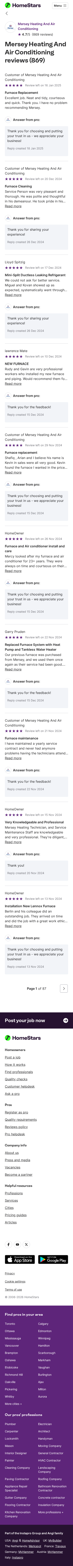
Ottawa (10, 1331)
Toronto (10, 1323)
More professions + (50, 1512)
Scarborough (46, 1353)
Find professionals (19, 1072)
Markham (44, 1360)
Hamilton (44, 1345)
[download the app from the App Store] (20, 1259)
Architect (44, 1431)
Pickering (11, 1389)
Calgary (43, 1323)
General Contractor (50, 1453)
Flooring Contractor (17, 1505)
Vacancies (12, 1167)
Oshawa (10, 1360)
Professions (14, 1193)
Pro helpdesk (15, 1134)
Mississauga (13, 1338)
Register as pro (16, 1112)
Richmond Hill (14, 1374)
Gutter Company (16, 1497)
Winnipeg (44, 1338)
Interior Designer (16, 1453)
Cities (9, 1208)
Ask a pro (12, 1094)
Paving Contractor (17, 1479)
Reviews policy (16, 1127)
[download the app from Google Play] (53, 1259)
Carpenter (11, 1431)
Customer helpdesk (20, 1086)
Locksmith (11, 1438)
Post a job (12, 1057)
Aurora (42, 1396)
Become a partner (18, 1175)
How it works (15, 1065)
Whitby (9, 1396)
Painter (9, 1460)
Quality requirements (21, 1120)
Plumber (10, 1424)
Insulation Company (51, 1505)
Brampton (11, 1353)
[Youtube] (17, 1244)
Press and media (17, 1160)
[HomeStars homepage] (26, 5)
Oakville (10, 1382)
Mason (9, 1446)
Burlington (45, 1374)
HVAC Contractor (49, 1460)
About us (12, 1153)
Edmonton (45, 1331)
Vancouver (12, 1345)
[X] (26, 1244)
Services (11, 1200)
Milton (42, 1389)
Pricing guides (16, 1215)
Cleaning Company (17, 1467)
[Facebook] (8, 1244)
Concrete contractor (51, 1497)
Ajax (41, 1382)
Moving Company (49, 1446)
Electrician (45, 1424)
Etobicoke (11, 1367)
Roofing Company (50, 1479)
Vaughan (44, 1367)
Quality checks (16, 1079)
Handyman (45, 1438)
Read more (13, 206)
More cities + (13, 1403)
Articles (11, 1222)
